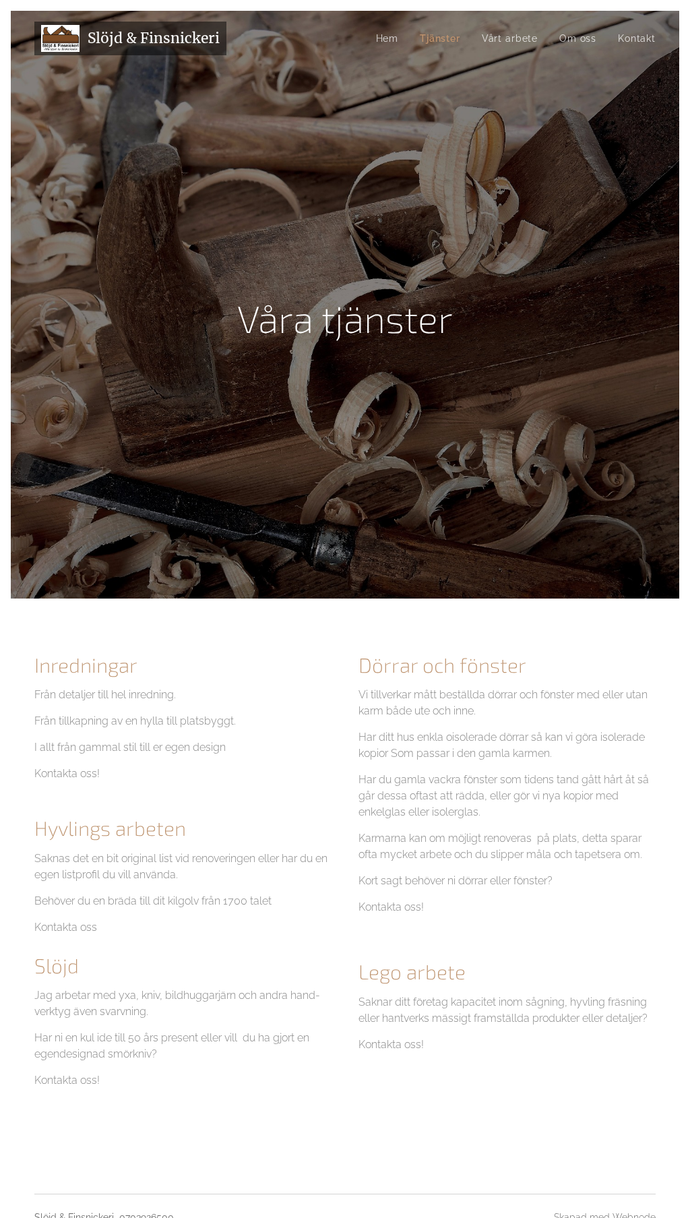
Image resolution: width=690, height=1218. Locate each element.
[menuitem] (391, 38)
